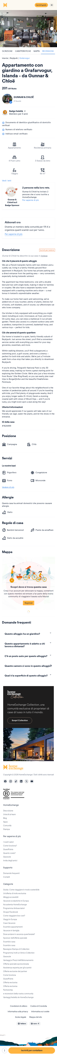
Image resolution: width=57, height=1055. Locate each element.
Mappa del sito (35, 1017)
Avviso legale (20, 1017)
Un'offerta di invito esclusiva (14, 893)
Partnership (8, 990)
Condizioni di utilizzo (18, 1006)
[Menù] (52, 5)
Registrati (28, 603)
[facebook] (5, 781)
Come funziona (9, 975)
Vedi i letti (6, 180)
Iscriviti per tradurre (47, 250)
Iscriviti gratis (41, 5)
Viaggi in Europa (10, 919)
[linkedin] (21, 781)
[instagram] (10, 781)
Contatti (6, 877)
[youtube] (32, 781)
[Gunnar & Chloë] (7, 99)
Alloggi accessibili (10, 897)
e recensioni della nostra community (18, 994)
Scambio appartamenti (13, 927)
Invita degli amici (10, 860)
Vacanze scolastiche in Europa (16, 901)
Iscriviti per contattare (31, 1050)
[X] (26, 781)
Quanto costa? (9, 853)
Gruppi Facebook (10, 912)
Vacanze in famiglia (11, 930)
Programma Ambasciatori (14, 908)
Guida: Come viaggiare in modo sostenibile (21, 890)
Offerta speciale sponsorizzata (16, 964)
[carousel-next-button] (52, 28)
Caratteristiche (23, 51)
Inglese (44, 256)
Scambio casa (9, 942)
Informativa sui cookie (40, 1011)
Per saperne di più (30, 200)
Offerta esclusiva (10, 982)
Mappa (37, 51)
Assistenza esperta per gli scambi (17, 968)
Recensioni (48, 51)
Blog (5, 818)
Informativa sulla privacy (18, 1011)
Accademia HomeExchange (15, 904)
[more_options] (4, 1050)
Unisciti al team (9, 814)
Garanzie (7, 857)
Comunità (7, 825)
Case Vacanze (9, 923)
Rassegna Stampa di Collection (16, 949)
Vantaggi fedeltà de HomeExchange (18, 997)
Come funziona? (10, 846)
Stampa (6, 829)
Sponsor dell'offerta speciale (15, 938)
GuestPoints (8, 849)
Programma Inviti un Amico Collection (18, 953)
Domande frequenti (11, 873)
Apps (5, 822)
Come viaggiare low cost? (14, 916)
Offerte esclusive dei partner (15, 971)
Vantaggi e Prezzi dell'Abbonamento (18, 960)
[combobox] (22, 1023)
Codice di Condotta (38, 1006)
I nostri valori (8, 842)
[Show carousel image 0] (28, 28)
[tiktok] (16, 781)
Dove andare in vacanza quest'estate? (19, 934)
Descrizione (8, 811)
